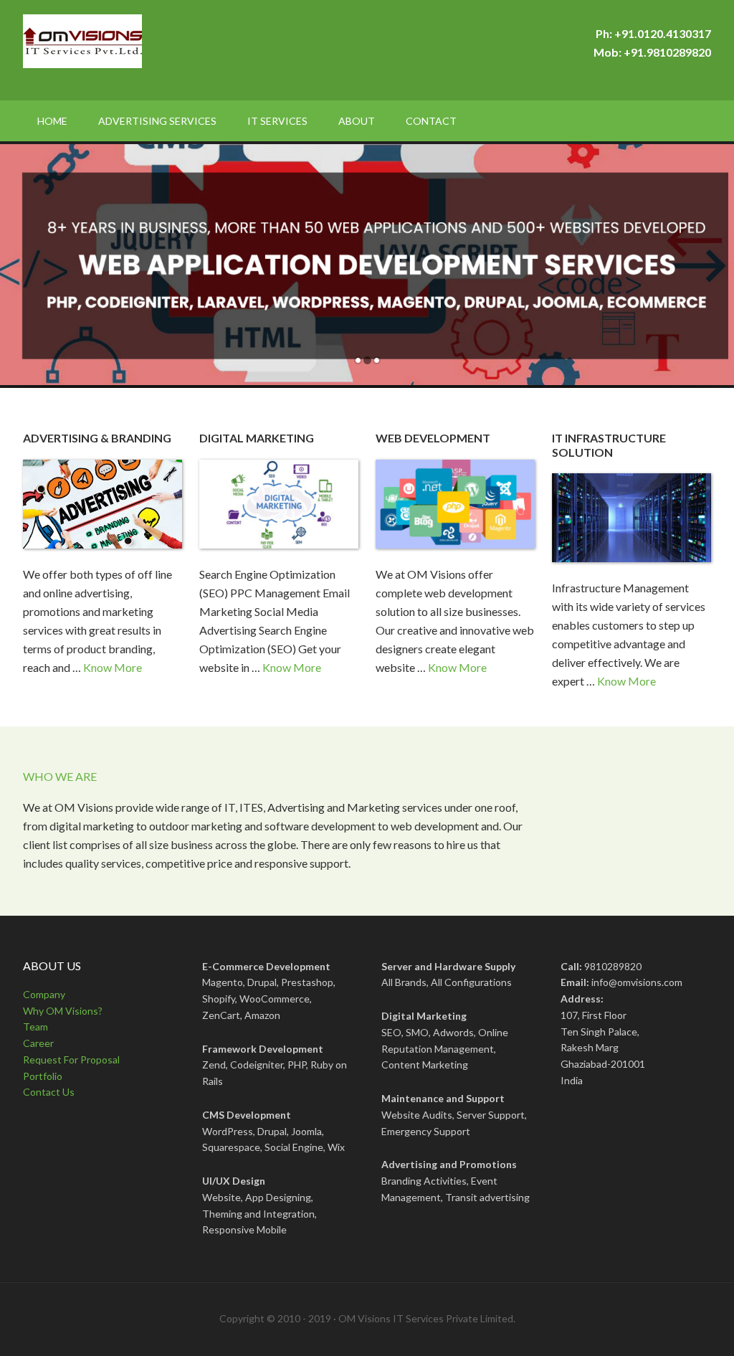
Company (44, 994)
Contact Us (49, 1092)
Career (38, 1043)
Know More (112, 667)
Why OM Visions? (63, 1011)
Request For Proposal (71, 1059)
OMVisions (145, 50)
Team (35, 1026)
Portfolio (42, 1076)
